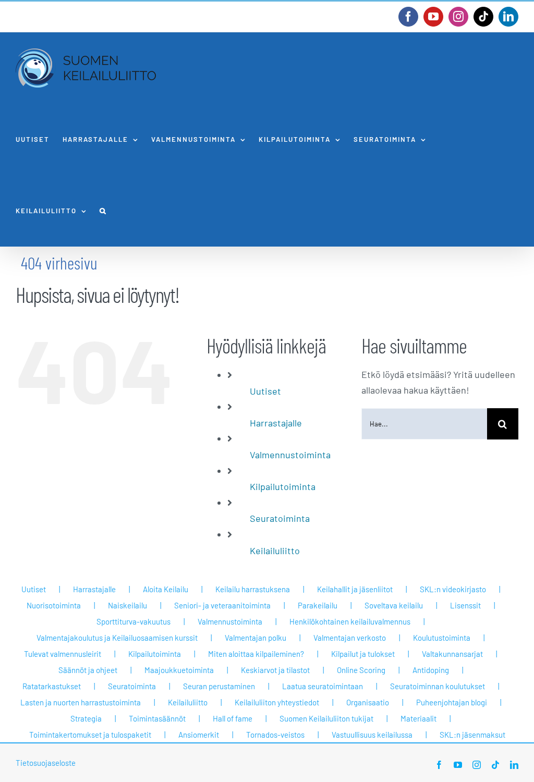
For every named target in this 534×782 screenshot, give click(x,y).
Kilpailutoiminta (282, 486)
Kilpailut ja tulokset (363, 653)
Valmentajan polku (255, 637)
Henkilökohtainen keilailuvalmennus (349, 621)
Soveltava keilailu (394, 605)
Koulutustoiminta (441, 637)
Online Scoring (361, 670)
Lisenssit (465, 605)
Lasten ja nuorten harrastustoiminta (80, 702)
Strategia (86, 718)
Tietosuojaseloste (46, 762)
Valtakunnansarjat (452, 653)
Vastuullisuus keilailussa (372, 734)
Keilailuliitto (275, 550)
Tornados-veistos (275, 734)
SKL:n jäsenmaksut (472, 734)
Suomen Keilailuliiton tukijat (326, 718)
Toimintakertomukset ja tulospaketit (90, 734)
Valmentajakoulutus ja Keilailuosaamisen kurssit (117, 637)
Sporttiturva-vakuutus (133, 621)
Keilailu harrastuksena (252, 589)
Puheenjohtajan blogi (451, 702)
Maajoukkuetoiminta (179, 670)
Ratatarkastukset (51, 686)
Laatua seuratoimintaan (322, 686)
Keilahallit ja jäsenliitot (355, 589)
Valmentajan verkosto (349, 637)
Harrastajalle (276, 423)
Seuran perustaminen (219, 686)
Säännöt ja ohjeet (87, 670)
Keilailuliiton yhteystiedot (277, 702)
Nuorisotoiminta (54, 605)
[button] (103, 211)
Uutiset (265, 391)
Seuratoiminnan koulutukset (437, 686)
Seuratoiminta (280, 518)
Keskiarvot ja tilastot (275, 670)
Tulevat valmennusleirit (62, 653)
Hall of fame (232, 718)
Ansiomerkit (198, 734)
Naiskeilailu (127, 605)
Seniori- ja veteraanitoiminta (222, 605)
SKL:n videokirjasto (453, 589)
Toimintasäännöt (157, 718)
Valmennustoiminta (290, 454)
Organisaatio (367, 702)
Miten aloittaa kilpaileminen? (256, 653)
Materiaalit (418, 718)
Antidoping (430, 670)
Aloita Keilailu (165, 589)
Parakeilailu (317, 605)
